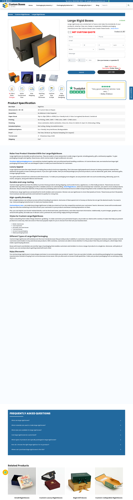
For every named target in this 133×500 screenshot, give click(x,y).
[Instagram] (11, 1)
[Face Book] (3, 1)
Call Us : (75, 1)
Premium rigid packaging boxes (21, 161)
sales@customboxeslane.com (96, 1)
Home (31, 5)
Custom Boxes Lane (17, 205)
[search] (128, 5)
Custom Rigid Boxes (22, 14)
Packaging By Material (64, 5)
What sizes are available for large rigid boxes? (26, 430)
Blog (97, 5)
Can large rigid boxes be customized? (23, 435)
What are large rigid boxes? (20, 420)
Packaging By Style (84, 5)
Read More (114, 28)
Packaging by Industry (44, 5)
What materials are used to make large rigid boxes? (28, 425)
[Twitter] (5, 1)
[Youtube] (7, 1)
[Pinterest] (9, 1)
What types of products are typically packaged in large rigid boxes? (33, 440)
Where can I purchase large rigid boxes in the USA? (28, 449)
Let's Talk (111, 72)
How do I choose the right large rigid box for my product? (30, 445)
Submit (81, 72)
